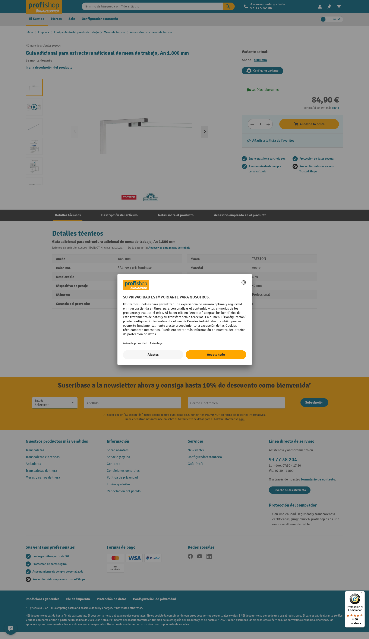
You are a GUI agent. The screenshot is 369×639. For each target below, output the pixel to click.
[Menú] (362, 593)
